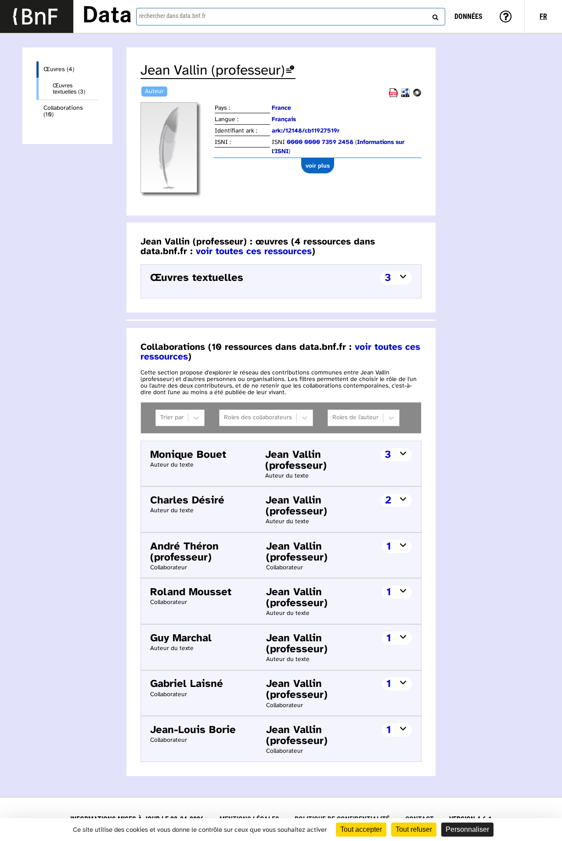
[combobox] (290, 16)
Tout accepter (361, 829)
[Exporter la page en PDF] (393, 95)
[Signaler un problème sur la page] (290, 71)
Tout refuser (414, 829)
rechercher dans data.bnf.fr (172, 15)
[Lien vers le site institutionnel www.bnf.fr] (36, 16)
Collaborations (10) (63, 111)
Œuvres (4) (58, 69)
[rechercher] (434, 15)
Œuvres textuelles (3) (69, 89)
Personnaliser (467, 829)
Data (107, 16)
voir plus (318, 165)
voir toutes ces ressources (254, 251)
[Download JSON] (417, 95)
